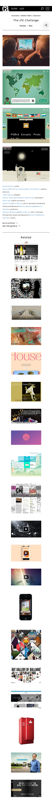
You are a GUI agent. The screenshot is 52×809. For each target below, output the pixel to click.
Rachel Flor (7, 203)
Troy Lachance (19, 189)
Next (30, 26)
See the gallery (10, 226)
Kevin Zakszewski (27, 198)
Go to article (9, 223)
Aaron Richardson (32, 189)
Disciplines (14, 8)
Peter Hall (6, 200)
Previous (23, 26)
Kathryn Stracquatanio (11, 198)
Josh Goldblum (8, 189)
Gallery (22, 8)
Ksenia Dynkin (8, 186)
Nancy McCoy (17, 203)
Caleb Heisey (8, 195)
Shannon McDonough (27, 206)
